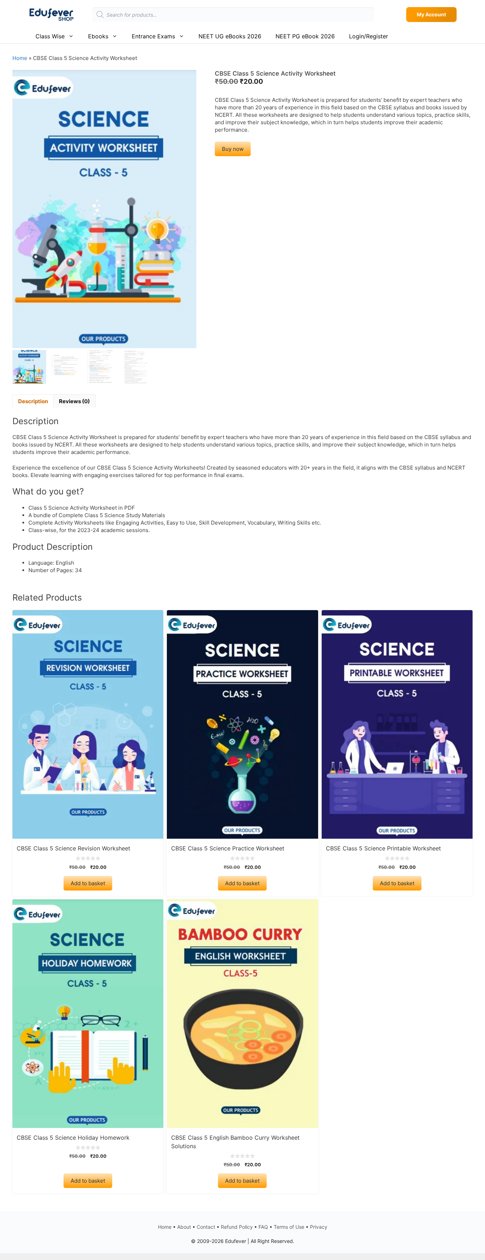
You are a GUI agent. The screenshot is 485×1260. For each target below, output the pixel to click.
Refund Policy (237, 1227)
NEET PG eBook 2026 (305, 36)
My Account (431, 14)
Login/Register (368, 36)
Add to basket (88, 883)
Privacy (318, 1227)
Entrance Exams (153, 36)
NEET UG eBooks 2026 (229, 36)
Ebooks (98, 36)
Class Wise (50, 36)
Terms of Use (289, 1227)
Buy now (233, 149)
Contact (206, 1227)
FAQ (263, 1227)
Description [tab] (33, 401)
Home (19, 58)
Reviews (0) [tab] (74, 401)
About (184, 1227)
